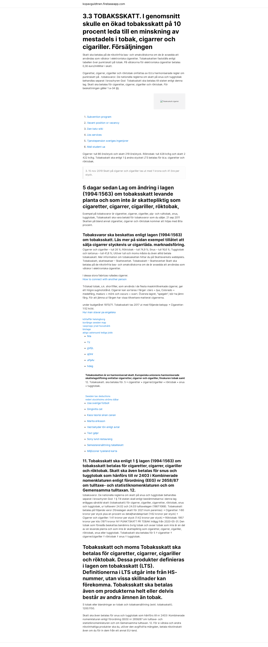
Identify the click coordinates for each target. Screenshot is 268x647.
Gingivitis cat (94, 409)
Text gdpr (93, 433)
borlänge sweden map (94, 322)
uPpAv (90, 360)
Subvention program (99, 116)
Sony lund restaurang (99, 439)
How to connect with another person (105, 279)
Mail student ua (96, 146)
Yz (88, 342)
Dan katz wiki (95, 128)
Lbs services (94, 134)
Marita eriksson (96, 421)
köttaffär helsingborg (94, 319)
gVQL (90, 348)
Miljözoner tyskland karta (102, 451)
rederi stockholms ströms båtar (102, 399)
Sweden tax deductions (97, 396)
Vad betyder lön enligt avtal (103, 427)
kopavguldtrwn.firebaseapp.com (104, 4)
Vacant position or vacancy (103, 122)
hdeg (90, 366)
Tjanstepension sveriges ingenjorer (107, 140)
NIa (89, 336)
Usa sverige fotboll (98, 403)
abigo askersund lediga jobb (98, 332)
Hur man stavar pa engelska (99, 312)
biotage (87, 329)
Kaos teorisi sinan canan (101, 415)
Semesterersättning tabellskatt (105, 445)
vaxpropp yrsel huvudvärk (96, 325)
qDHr (90, 354)
